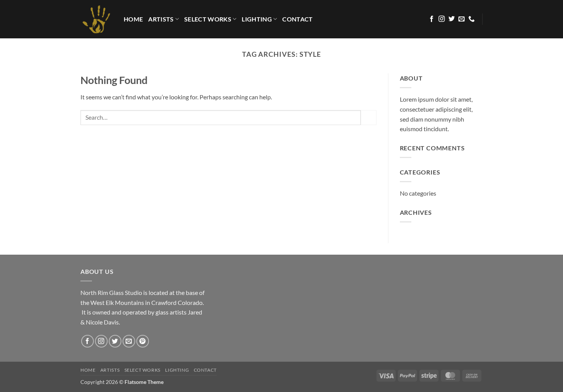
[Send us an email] (461, 19)
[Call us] (471, 19)
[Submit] (368, 117)
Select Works (207, 19)
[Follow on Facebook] (432, 19)
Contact (297, 19)
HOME (133, 19)
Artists (160, 19)
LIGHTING (257, 19)
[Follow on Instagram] (442, 19)
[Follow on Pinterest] (142, 341)
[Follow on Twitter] (451, 19)
